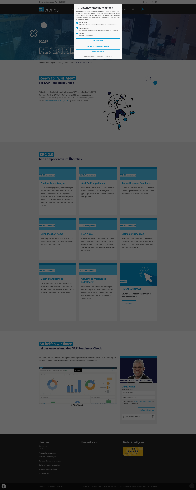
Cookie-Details (108, 56)
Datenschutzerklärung (90, 56)
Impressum (100, 56)
